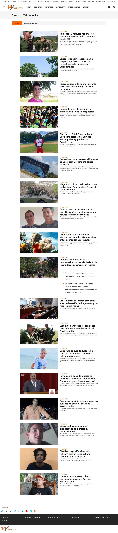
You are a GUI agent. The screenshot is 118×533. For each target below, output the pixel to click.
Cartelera (60, 7)
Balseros (40, 1)
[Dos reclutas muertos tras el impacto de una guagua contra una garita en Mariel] (39, 167)
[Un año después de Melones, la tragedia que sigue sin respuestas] (39, 117)
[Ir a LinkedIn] (23, 511)
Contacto (5, 521)
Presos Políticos (100, 1)
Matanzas (71, 1)
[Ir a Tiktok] (19, 511)
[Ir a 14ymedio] (15, 7)
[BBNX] (8, 528)
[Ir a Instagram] (11, 511)
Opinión (86, 7)
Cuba (29, 7)
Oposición (91, 1)
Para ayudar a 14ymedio (30, 23)
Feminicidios (33, 1)
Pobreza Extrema (81, 1)
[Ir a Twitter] (7, 511)
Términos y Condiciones (103, 517)
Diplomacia (56, 1)
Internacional (74, 7)
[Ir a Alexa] (31, 511)
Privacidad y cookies (55, 517)
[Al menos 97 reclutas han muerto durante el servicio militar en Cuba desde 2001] (39, 41)
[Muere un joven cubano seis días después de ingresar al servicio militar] (39, 434)
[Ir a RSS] (35, 511)
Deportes (49, 7)
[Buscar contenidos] (109, 7)
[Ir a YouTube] (27, 511)
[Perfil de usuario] (114, 7)
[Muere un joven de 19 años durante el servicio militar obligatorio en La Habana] (39, 91)
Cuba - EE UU (111, 1)
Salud (20, 1)
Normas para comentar (32, 517)
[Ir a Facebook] (2, 511)
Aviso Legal (75, 517)
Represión (64, 1)
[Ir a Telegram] (15, 511)
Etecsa (25, 1)
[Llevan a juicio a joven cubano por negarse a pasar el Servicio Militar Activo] (39, 484)
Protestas (48, 1)
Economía (38, 7)
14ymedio (5, 517)
